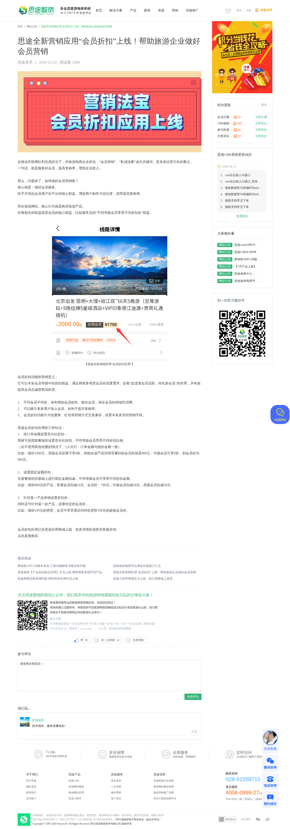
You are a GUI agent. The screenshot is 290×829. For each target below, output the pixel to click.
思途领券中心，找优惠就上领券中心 (247, 273)
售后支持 (116, 780)
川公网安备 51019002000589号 (96, 819)
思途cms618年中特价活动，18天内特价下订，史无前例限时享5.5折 (247, 244)
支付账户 (31, 798)
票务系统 (126, 815)
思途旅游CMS (54, 815)
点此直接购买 (28, 536)
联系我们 (31, 792)
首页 (20, 26)
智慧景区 (92, 815)
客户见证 (116, 798)
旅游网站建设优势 (163, 786)
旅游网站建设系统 (74, 815)
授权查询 (228, 819)
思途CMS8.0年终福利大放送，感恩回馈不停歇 (247, 252)
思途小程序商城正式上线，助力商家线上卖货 (143, 578)
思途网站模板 (76, 786)
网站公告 (32, 26)
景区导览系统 (141, 815)
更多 (264, 104)
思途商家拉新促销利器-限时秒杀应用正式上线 (48, 578)
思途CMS (74, 780)
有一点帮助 (110, 640)
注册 (248, 10)
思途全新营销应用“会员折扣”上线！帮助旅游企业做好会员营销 (154, 572)
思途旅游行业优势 (163, 780)
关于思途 (31, 780)
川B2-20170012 (67, 819)
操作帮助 (116, 792)
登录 (239, 10)
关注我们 (246, 819)
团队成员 (31, 786)
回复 (194, 731)
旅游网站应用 (76, 792)
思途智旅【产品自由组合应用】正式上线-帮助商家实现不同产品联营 (62, 572)
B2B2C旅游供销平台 (164, 798)
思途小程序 (75, 798)
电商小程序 (157, 815)
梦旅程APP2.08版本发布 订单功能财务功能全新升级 (52, 566)
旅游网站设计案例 (109, 815)
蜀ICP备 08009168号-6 (45, 819)
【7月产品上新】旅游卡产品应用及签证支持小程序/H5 (247, 266)
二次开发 (116, 786)
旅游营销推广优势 (163, 792)
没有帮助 (139, 640)
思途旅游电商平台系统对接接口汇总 (137, 566)
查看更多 (242, 216)
